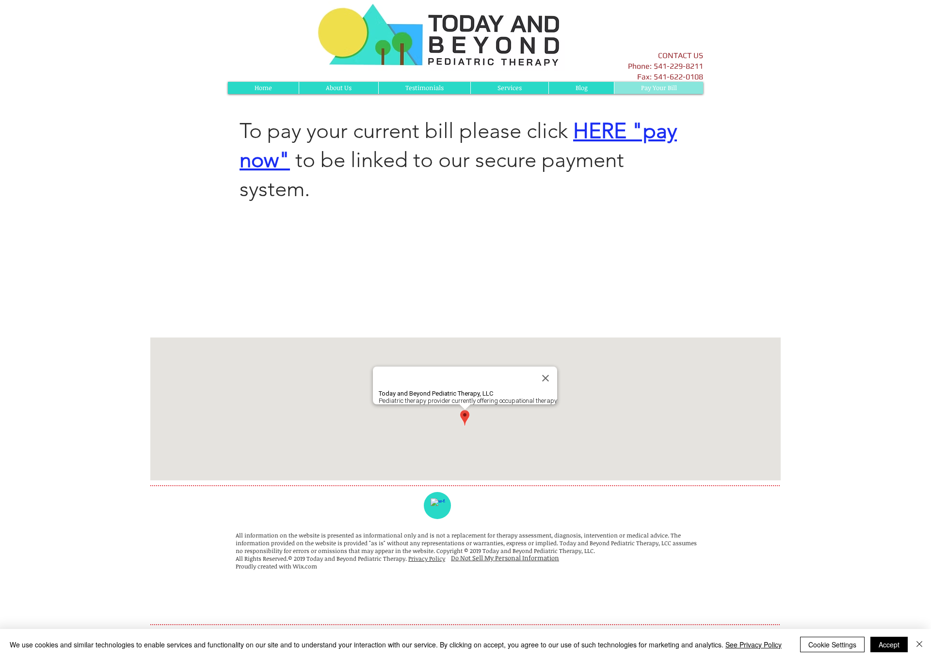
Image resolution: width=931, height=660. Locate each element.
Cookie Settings (832, 644)
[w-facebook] (438, 505)
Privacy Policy (426, 558)
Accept (889, 644)
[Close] (919, 644)
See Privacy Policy (753, 644)
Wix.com (305, 566)
